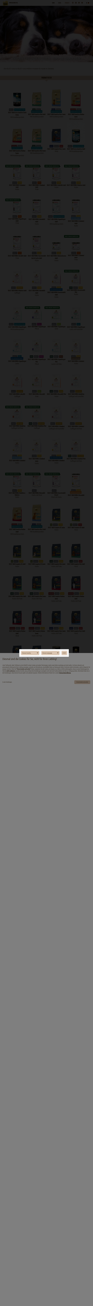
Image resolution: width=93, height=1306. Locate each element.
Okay (64, 653)
